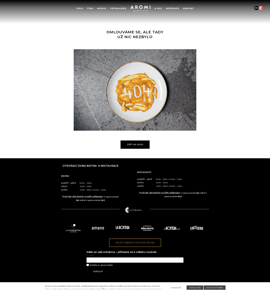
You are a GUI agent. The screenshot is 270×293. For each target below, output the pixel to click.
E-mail (90, 255)
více (103, 288)
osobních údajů (120, 265)
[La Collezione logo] (133, 210)
